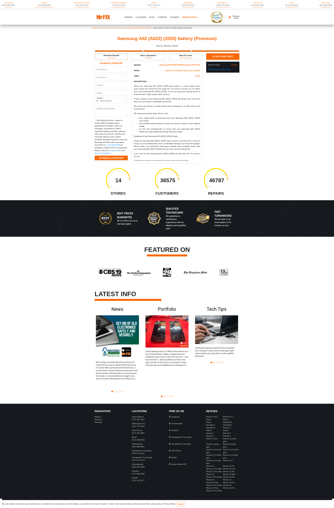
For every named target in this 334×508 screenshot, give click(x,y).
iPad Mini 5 (227, 422)
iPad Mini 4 (210, 425)
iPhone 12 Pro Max (214, 471)
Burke (292, 3)
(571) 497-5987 (257, 5)
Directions (212, 69)
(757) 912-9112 (118, 5)
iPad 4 (208, 419)
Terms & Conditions (103, 153)
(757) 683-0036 (44, 5)
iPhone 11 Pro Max (214, 469)
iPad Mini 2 (210, 428)
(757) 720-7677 (154, 5)
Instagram (175, 417)
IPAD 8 (209, 430)
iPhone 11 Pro (229, 466)
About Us (98, 419)
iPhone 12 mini (229, 469)
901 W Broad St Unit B (258, 7)
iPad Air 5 (227, 436)
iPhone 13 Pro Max (214, 477)
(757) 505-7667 (187, 5)
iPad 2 (208, 422)
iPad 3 (225, 419)
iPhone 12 (210, 474)
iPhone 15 (227, 485)
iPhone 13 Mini (229, 474)
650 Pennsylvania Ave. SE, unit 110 (223, 7)
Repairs (128, 17)
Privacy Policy (115, 150)
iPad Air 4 (210, 436)
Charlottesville (8, 3)
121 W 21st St (154, 7)
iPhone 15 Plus (212, 488)
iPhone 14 (227, 480)
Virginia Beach (187, 3)
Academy (174, 17)
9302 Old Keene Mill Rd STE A (291, 7)
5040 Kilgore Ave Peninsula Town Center (44, 7)
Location (100, 98)
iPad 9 (225, 430)
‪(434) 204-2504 (8, 5)
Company (162, 17)
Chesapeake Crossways (119, 3)
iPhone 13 (210, 480)
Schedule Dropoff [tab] (111, 56)
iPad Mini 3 (227, 425)
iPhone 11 (210, 466)
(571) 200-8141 (291, 5)
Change (234, 65)
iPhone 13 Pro (229, 477)
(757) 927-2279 (81, 5)
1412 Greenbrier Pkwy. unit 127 (118, 7)
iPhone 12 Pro (229, 471)
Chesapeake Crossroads (82, 3)
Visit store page (224, 69)
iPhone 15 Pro (229, 488)
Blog (152, 17)
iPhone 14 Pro (229, 482)
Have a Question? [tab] (148, 56)
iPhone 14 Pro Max (214, 485)
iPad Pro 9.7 (228, 417)
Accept (180, 504)
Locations (141, 17)
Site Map (98, 422)
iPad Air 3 (227, 428)
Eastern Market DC (179, 464)
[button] (117, 347)
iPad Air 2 (210, 433)
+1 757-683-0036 (113, 145)
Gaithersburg (326, 3)
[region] (167, 221)
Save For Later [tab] (185, 56)
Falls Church (258, 3)
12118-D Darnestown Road (325, 7)
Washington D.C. (222, 3)
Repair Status (189, 17)
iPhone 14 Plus (212, 482)
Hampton (44, 3)
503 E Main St (8, 7)
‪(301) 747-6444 (222, 5)
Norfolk (154, 3)
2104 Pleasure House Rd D (188, 7)
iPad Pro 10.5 (211, 417)
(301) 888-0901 (325, 5)
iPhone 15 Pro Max (214, 491)
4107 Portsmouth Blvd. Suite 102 (82, 7)
